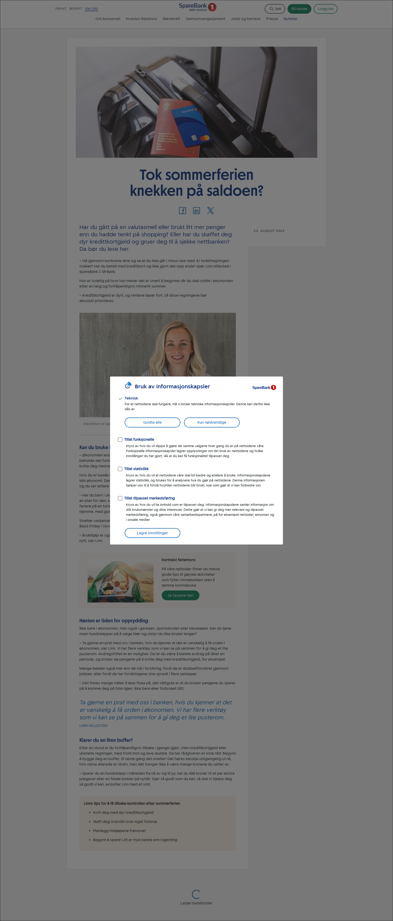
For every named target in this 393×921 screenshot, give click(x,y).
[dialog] (196, 460)
